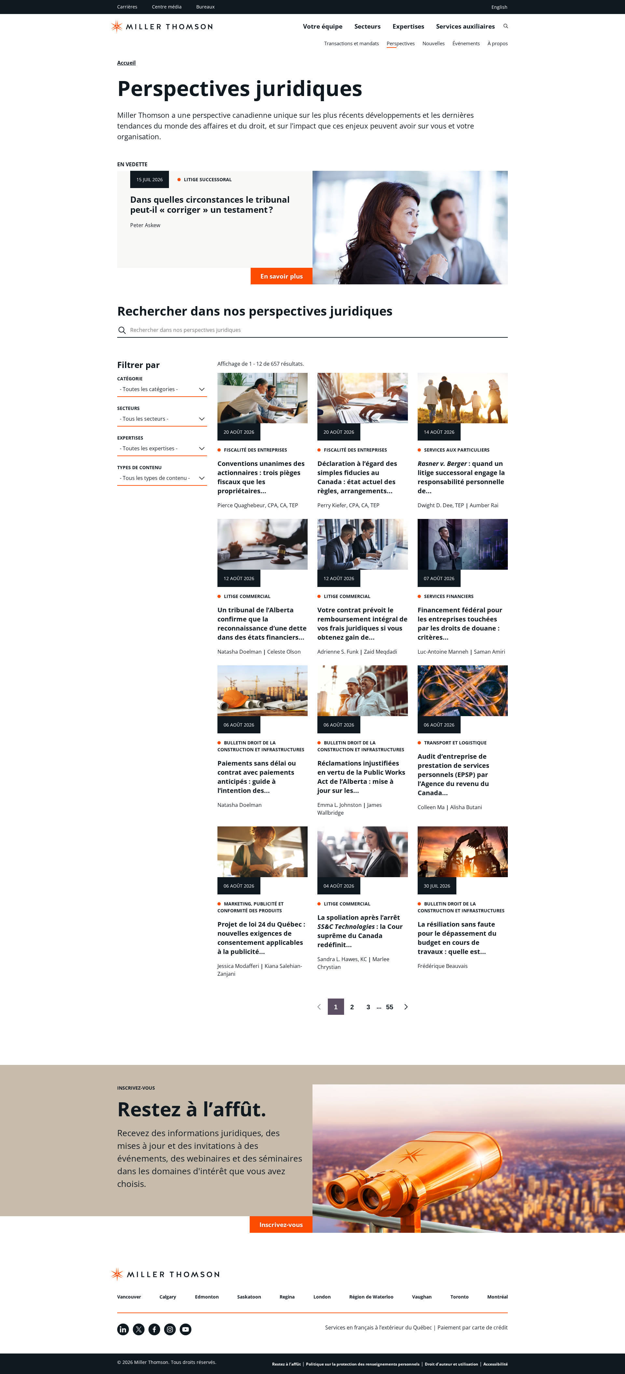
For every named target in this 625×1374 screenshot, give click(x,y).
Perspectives (401, 43)
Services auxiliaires (465, 26)
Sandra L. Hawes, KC (342, 959)
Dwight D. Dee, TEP (441, 505)
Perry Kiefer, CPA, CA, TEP (348, 505)
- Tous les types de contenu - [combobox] (155, 478)
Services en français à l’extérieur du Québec (378, 1327)
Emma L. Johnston (339, 805)
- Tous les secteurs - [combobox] (144, 418)
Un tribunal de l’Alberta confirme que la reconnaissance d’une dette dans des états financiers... (262, 623)
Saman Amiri (489, 651)
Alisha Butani (466, 807)
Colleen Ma (431, 807)
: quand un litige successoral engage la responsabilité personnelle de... (461, 477)
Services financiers (449, 596)
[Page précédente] (320, 1007)
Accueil (126, 62)
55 (387, 1007)
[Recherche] (506, 26)
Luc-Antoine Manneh (443, 651)
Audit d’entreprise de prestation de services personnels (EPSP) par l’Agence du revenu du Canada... (453, 774)
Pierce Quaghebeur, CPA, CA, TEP (257, 505)
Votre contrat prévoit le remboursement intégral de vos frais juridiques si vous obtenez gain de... (362, 623)
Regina (287, 1297)
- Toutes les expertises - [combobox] (148, 448)
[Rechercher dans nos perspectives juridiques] (122, 330)
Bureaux (205, 7)
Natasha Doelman (239, 651)
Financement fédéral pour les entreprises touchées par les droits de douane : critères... (460, 623)
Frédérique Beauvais (443, 966)
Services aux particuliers (457, 450)
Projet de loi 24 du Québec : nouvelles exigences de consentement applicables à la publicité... (261, 938)
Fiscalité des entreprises (255, 450)
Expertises (408, 26)
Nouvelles (434, 43)
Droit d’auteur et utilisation (451, 1364)
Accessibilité (495, 1364)
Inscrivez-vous (281, 1224)
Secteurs (367, 26)
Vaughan (422, 1297)
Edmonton (207, 1297)
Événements (466, 43)
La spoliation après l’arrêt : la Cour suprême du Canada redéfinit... (360, 931)
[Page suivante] (406, 1007)
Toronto (460, 1297)
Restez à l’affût (286, 1364)
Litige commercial (247, 596)
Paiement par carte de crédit (473, 1327)
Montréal (497, 1297)
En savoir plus (281, 276)
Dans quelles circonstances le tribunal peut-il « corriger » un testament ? (210, 204)
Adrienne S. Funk (337, 651)
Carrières (127, 7)
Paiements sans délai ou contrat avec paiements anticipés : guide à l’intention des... (256, 777)
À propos (498, 43)
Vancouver (129, 1297)
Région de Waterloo (371, 1297)
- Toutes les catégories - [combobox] (149, 389)
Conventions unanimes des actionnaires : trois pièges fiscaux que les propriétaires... (261, 477)
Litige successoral (208, 179)
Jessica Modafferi (238, 966)
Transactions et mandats (351, 43)
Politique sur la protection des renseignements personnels (363, 1364)
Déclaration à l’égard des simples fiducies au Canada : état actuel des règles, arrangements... (357, 477)
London (322, 1297)
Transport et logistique (455, 743)
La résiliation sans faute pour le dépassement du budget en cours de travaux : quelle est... (457, 938)
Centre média (167, 7)
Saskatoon (249, 1297)
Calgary (168, 1297)
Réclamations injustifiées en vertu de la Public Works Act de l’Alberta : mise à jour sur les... (361, 777)
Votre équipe (322, 26)
